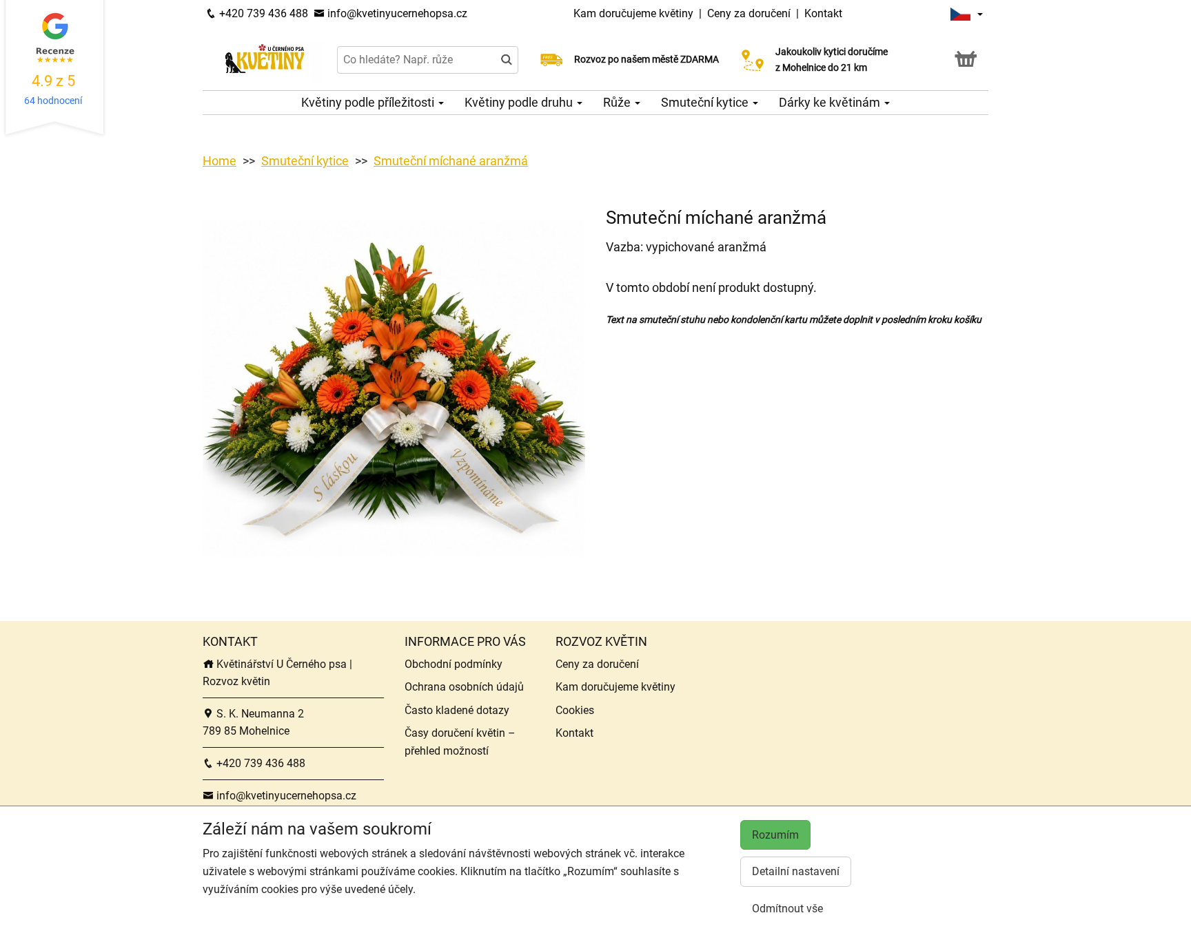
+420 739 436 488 (262, 13)
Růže (618, 102)
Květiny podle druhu (520, 102)
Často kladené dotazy (457, 710)
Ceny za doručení (749, 13)
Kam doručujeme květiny (633, 13)
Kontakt (823, 13)
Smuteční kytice (706, 102)
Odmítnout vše (787, 908)
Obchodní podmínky (453, 664)
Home (219, 161)
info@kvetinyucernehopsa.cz (396, 13)
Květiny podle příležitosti (369, 102)
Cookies (575, 710)
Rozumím (775, 834)
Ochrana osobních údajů (464, 686)
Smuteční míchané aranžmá (451, 161)
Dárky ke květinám (831, 102)
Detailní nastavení (795, 871)
